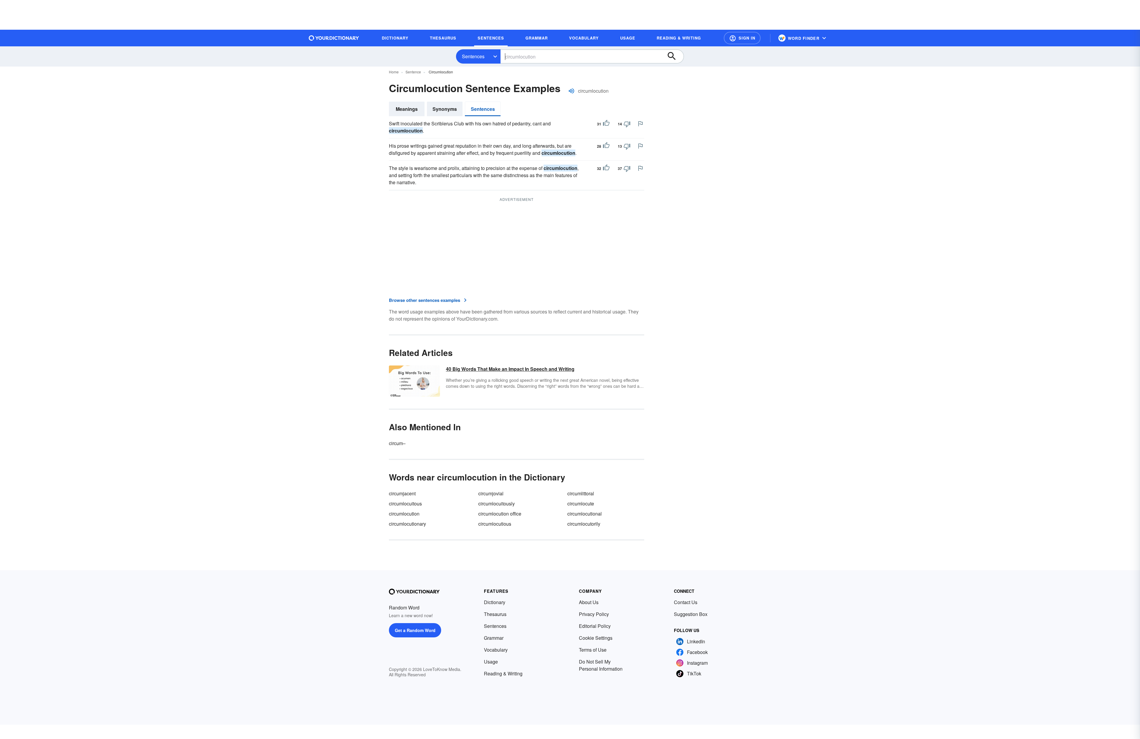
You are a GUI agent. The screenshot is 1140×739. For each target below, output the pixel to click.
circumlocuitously (496, 503)
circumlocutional (584, 513)
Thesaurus (495, 614)
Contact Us (685, 602)
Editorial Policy (595, 626)
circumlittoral (580, 493)
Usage (491, 661)
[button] (742, 38)
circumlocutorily (583, 523)
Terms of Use (593, 649)
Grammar (494, 637)
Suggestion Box (690, 614)
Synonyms (445, 108)
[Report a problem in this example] (640, 123)
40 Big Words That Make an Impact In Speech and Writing (510, 368)
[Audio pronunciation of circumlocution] (571, 90)
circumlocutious (494, 523)
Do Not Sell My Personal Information (601, 665)
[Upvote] (606, 124)
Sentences (473, 56)
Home (394, 71)
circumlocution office (499, 513)
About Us (588, 602)
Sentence (413, 71)
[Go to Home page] (334, 38)
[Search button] (674, 56)
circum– (397, 443)
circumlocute (580, 503)
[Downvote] (627, 124)
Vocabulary (496, 649)
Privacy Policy (594, 614)
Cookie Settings (595, 637)
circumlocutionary (407, 523)
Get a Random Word (415, 630)
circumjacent (402, 493)
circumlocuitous (405, 503)
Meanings (407, 108)
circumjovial (491, 493)
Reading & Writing (503, 673)
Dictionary (494, 602)
